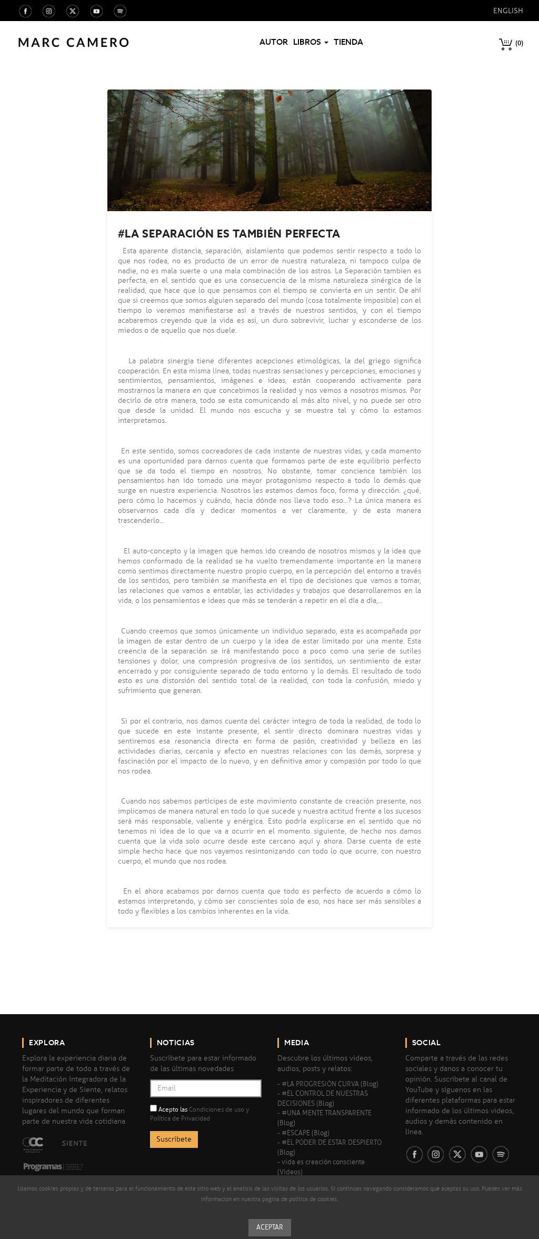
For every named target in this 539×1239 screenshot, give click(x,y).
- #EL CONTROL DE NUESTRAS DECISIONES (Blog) (322, 1098)
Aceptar (269, 1227)
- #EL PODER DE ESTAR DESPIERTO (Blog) (329, 1147)
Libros (308, 42)
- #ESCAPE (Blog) (303, 1133)
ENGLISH (508, 10)
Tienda (348, 42)
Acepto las (199, 1114)
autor (273, 42)
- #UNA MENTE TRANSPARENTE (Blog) (324, 1118)
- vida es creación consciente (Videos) (321, 1167)
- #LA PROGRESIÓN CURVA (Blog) (327, 1084)
